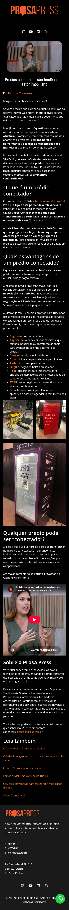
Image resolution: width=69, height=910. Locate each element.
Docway (15, 355)
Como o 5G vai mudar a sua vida (22, 768)
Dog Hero (16, 336)
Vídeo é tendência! (14, 795)
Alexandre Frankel (54, 201)
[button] (34, 20)
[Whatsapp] (45, 32)
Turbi (13, 363)
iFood (13, 371)
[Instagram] (24, 32)
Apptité (15, 340)
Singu (13, 367)
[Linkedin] (38, 32)
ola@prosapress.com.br (28, 732)
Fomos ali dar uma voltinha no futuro (25, 776)
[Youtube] (31, 32)
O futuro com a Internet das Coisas (24, 748)
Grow (13, 359)
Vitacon (37, 201)
